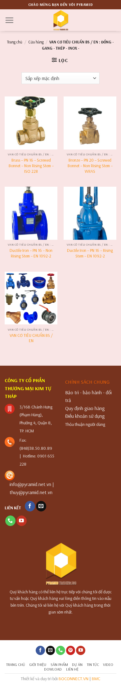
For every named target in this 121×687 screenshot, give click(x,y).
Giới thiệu (37, 664)
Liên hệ (72, 669)
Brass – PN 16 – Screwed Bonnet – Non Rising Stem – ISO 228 (31, 165)
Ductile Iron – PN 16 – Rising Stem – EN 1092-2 (90, 253)
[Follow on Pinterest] (70, 650)
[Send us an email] (41, 506)
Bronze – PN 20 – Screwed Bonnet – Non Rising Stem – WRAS (90, 165)
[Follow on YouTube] (21, 520)
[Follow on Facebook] (30, 506)
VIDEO (108, 664)
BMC (96, 678)
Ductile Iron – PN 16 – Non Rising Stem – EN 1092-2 (31, 253)
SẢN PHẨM (59, 664)
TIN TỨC (93, 664)
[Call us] (10, 520)
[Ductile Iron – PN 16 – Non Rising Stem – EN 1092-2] (31, 213)
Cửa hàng (36, 41)
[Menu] (9, 20)
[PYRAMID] (61, 20)
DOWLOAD (53, 669)
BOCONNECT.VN (73, 678)
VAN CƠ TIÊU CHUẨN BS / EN (31, 337)
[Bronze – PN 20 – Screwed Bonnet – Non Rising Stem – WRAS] (90, 122)
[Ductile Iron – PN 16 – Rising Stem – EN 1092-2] (90, 213)
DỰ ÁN (77, 664)
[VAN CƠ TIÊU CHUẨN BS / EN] (31, 298)
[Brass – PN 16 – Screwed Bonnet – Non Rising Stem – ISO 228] (31, 122)
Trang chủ (14, 41)
